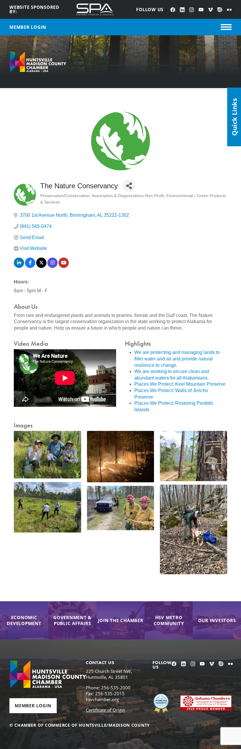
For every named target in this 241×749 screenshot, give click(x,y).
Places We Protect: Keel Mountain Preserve (179, 384)
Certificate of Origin (105, 710)
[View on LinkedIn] (19, 266)
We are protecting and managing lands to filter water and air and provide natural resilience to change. (177, 358)
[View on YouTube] (63, 266)
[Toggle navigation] (226, 27)
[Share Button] (128, 185)
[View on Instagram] (52, 266)
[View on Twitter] (41, 266)
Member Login (33, 705)
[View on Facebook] (30, 266)
